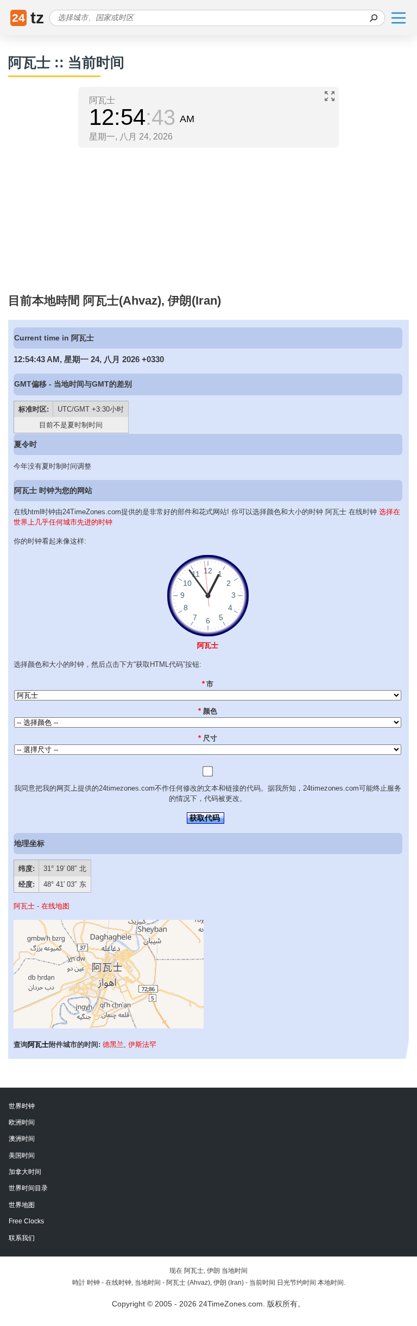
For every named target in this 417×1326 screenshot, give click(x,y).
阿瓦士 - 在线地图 (42, 906)
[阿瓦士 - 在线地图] (109, 1026)
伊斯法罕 (142, 1044)
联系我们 (22, 1238)
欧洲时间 (22, 1122)
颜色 (207, 711)
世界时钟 (22, 1106)
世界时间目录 (28, 1188)
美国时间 (22, 1155)
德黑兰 (113, 1044)
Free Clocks (26, 1221)
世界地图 (22, 1205)
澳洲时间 (22, 1138)
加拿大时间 (25, 1172)
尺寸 (207, 738)
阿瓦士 (207, 645)
